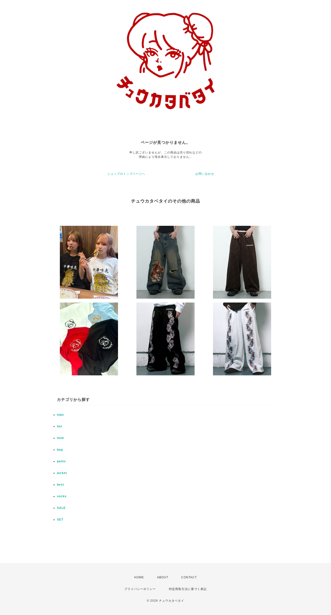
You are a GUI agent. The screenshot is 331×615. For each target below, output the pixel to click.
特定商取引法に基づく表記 (188, 589)
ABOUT (162, 577)
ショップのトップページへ (126, 174)
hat (59, 426)
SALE (61, 508)
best (60, 484)
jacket (62, 473)
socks (62, 496)
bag (60, 449)
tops (60, 414)
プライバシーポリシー (140, 589)
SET (60, 519)
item (60, 438)
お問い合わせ (204, 174)
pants (61, 461)
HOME (139, 577)
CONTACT (189, 577)
